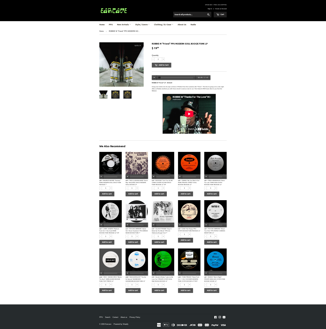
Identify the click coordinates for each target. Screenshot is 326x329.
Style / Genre (141, 24)
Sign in (210, 8)
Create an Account (221, 8)
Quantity (155, 55)
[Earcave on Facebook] (215, 318)
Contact (115, 317)
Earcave (108, 324)
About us (124, 317)
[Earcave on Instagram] (220, 318)
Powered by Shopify (121, 324)
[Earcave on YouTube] (224, 318)
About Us (182, 24)
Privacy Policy (135, 317)
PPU (111, 24)
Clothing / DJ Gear (163, 24)
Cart (222, 14)
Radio (193, 24)
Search (107, 317)
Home (102, 24)
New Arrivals (123, 24)
